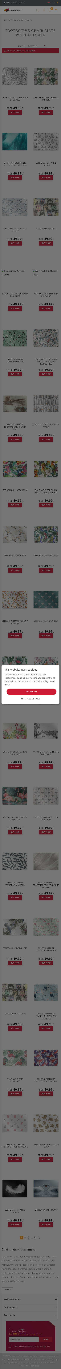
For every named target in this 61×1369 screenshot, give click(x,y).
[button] (30, 698)
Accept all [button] (31, 691)
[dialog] (30, 684)
